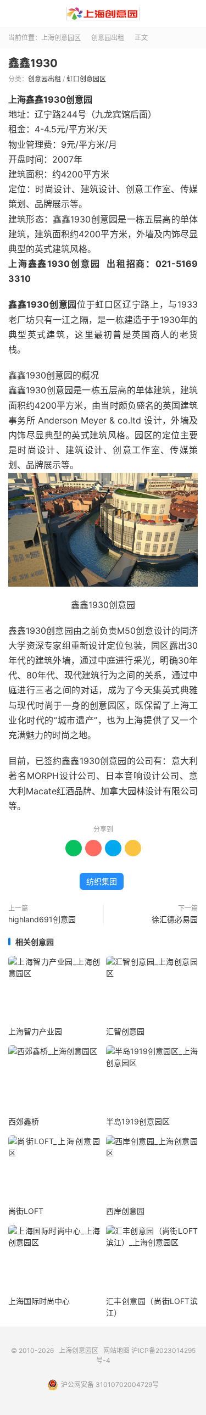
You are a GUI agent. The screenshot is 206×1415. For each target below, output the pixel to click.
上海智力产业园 (35, 1031)
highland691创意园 (42, 919)
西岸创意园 (125, 1211)
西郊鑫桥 (23, 1121)
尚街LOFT (25, 1211)
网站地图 (116, 1350)
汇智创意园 (125, 1031)
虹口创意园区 (86, 79)
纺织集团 (101, 881)
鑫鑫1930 (33, 63)
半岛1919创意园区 (138, 1121)
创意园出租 (107, 38)
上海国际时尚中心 (39, 1301)
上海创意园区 (103, 13)
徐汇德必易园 (175, 919)
